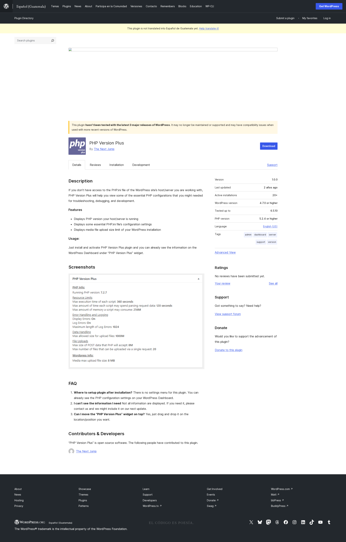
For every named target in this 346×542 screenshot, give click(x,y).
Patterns (84, 505)
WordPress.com (282, 488)
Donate (213, 500)
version (272, 242)
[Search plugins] (52, 40)
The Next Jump (104, 149)
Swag (212, 505)
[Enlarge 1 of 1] (199, 278)
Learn (146, 488)
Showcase (85, 488)
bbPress (277, 500)
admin (248, 234)
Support (272, 165)
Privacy (18, 505)
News (17, 494)
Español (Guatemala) (60, 522)
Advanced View (225, 252)
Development (141, 165)
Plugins (83, 500)
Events (211, 494)
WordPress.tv (152, 505)
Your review (222, 283)
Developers (150, 500)
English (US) (270, 226)
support (261, 242)
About (18, 488)
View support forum (228, 314)
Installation (116, 165)
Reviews (95, 165)
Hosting (19, 500)
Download (268, 146)
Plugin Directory (24, 18)
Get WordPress (329, 6)
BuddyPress (280, 505)
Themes (83, 494)
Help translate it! (209, 28)
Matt (275, 494)
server (272, 234)
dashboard (260, 234)
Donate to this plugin (228, 350)
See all (273, 283)
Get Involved (214, 488)
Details (76, 165)
